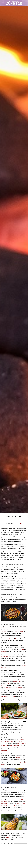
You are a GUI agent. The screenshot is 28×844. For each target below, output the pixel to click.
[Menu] (3, 4)
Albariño (3, 685)
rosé (15, 805)
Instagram (8, 837)
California (23, 800)
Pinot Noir (21, 649)
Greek (21, 763)
